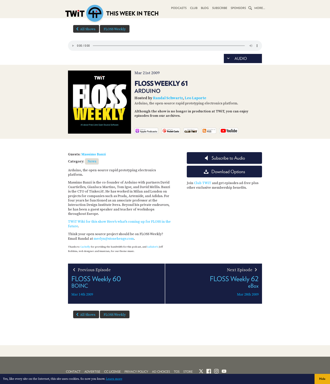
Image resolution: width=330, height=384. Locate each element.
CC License (112, 371)
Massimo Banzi (93, 154)
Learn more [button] (114, 379)
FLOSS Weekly (115, 29)
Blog (205, 8)
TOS (177, 371)
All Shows (87, 29)
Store (188, 371)
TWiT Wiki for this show (87, 221)
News (92, 161)
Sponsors (238, 8)
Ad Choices (161, 371)
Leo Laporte (195, 98)
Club (193, 8)
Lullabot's (152, 246)
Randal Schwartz (168, 98)
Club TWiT (202, 183)
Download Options (228, 171)
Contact (73, 371)
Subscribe (219, 8)
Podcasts (179, 8)
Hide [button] (322, 379)
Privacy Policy (136, 371)
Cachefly (85, 246)
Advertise (92, 371)
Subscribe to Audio (228, 158)
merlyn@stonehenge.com (114, 238)
